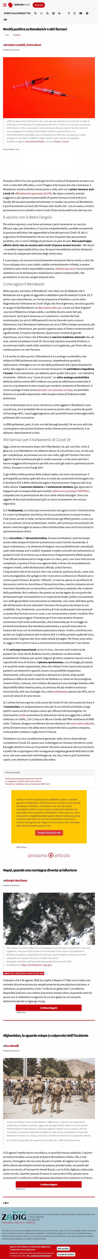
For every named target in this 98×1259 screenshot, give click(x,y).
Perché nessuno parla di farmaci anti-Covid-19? (23, 778)
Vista (8, 36)
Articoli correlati (12, 772)
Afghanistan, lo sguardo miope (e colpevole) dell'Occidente (45, 1035)
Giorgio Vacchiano (16, 880)
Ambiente (8, 973)
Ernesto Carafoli (15, 45)
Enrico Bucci (33, 45)
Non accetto (63, 1248)
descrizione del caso (50, 307)
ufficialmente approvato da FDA (33, 193)
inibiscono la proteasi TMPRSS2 (70, 491)
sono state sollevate (82, 723)
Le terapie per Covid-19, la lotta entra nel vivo (23, 781)
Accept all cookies (66, 1254)
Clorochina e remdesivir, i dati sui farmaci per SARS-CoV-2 (27, 784)
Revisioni (17, 35)
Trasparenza (30, 1222)
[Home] (20, 4)
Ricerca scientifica (28, 973)
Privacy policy (7, 1222)
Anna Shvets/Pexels (34, 141)
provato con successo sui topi (55, 390)
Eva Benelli (12, 1046)
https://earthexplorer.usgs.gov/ (36, 964)
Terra (41, 973)
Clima (15, 973)
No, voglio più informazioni (39, 1255)
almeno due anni (65, 268)
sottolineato (60, 691)
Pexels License (61, 141)
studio (22, 715)
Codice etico (19, 1222)
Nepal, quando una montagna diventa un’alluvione (40, 870)
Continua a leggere (48, 1007)
